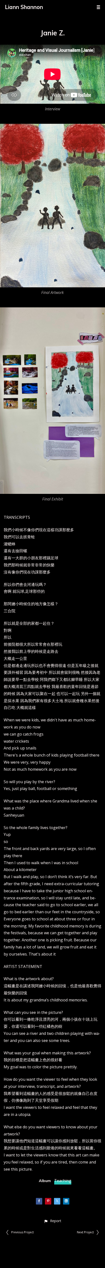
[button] (52, 1221)
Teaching (62, 1180)
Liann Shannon (24, 7)
